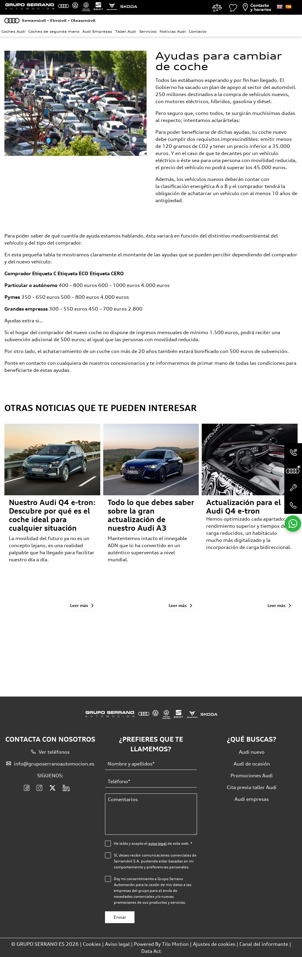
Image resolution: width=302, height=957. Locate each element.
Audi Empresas (97, 31)
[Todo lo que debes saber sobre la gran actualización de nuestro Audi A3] (151, 459)
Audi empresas (251, 799)
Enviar (120, 917)
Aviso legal (117, 944)
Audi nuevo (252, 752)
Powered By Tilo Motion (162, 944)
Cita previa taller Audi (252, 787)
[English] (280, 6)
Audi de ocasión (252, 764)
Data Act (151, 951)
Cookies (92, 944)
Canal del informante (263, 944)
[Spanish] (288, 6)
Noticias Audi (173, 31)
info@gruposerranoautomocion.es (54, 764)
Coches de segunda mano (53, 31)
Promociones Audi (252, 775)
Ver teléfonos (54, 752)
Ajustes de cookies (214, 944)
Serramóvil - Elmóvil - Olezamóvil (59, 20)
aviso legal (157, 843)
